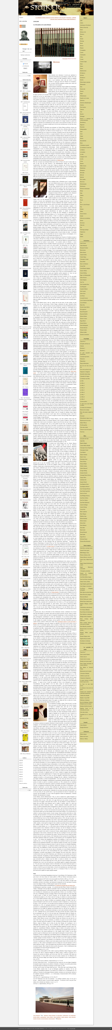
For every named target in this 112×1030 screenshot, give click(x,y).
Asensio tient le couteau (85, 659)
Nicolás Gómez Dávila (84, 307)
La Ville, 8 (82, 396)
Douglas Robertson (84, 727)
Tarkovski (82, 225)
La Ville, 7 (82, 394)
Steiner (81, 220)
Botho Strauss (83, 252)
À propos (21, 17)
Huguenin (82, 124)
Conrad (81, 59)
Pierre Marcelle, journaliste (85, 626)
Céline (81, 57)
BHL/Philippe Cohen (84, 552)
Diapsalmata (82, 361)
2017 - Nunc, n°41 (25, 556)
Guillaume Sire (83, 479)
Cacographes (83, 50)
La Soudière (82, 152)
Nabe (81, 193)
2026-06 (21, 765)
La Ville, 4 (82, 387)
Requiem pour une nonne (85, 420)
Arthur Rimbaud (83, 245)
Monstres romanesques (85, 188)
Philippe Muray (60, 160)
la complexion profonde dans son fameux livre (65, 885)
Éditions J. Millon (84, 738)
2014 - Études (25, 411)
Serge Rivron (83, 536)
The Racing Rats (83, 425)
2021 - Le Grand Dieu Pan (25, 670)
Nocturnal (82, 415)
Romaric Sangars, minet (85, 636)
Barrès (81, 29)
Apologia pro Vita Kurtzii (85, 25)
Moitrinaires (82, 186)
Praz (81, 206)
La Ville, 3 (82, 385)
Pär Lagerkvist (83, 309)
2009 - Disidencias (25, 316)
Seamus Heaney (83, 323)
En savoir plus (72, 1028)
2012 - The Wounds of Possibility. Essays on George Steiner (25, 399)
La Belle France (50, 546)
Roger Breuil (83, 320)
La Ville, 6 (82, 392)
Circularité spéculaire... (85, 356)
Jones (81, 133)
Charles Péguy (83, 257)
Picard (81, 200)
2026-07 (21, 762)
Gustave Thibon (83, 270)
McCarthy (82, 172)
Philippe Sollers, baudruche (86, 616)
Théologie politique (84, 229)
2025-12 (21, 778)
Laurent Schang (83, 507)
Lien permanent (36, 1015)
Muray (81, 190)
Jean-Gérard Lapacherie (85, 491)
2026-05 (21, 767)
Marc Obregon (83, 514)
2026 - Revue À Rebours (25, 753)
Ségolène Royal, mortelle (85, 638)
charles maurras (64, 1017)
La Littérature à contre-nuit (85, 147)
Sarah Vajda (82, 534)
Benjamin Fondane (84, 247)
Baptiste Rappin (83, 443)
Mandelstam (82, 168)
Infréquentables (83, 129)
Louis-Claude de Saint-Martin (86, 300)
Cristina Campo (83, 61)
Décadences (82, 77)
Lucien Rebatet (83, 302)
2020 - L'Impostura (25, 647)
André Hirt (82, 441)
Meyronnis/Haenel (84, 596)
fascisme (39, 1018)
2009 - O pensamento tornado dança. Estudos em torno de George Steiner (25, 328)
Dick (81, 86)
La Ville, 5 (82, 390)
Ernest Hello (82, 261)
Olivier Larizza (83, 520)
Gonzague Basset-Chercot (85, 475)
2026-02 (21, 774)
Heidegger (82, 116)
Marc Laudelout (83, 511)
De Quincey (82, 73)
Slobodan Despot (83, 539)
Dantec (81, 66)
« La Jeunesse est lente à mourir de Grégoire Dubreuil (47, 17)
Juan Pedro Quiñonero (84, 502)
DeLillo (81, 79)
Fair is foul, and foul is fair (85, 369)
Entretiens (82, 100)
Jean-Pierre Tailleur (84, 498)
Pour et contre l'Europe (85, 204)
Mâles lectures (83, 165)
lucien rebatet (50, 1017)
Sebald (81, 216)
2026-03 (21, 772)
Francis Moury (83, 461)
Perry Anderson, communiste (86, 614)
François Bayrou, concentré (86, 557)
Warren (81, 236)
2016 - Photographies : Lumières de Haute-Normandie (25, 477)
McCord (82, 175)
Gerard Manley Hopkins (85, 268)
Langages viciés (83, 156)
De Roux (82, 75)
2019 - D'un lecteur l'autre (25, 601)
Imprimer (59, 1018)
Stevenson (82, 222)
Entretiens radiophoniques (85, 102)
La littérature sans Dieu (85, 378)
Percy (81, 197)
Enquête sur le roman (84, 98)
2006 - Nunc (25, 245)
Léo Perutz (82, 295)
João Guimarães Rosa (84, 284)
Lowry (81, 161)
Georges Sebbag (83, 470)
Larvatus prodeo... (84, 401)
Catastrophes (83, 54)
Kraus (81, 143)
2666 (81, 20)
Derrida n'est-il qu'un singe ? (86, 661)
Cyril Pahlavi (83, 452)
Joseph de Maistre (84, 289)
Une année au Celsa (84, 718)
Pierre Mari (82, 527)
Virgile (81, 234)
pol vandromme (72, 1015)
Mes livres (82, 181)
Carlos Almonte (83, 725)
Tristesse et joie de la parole (86, 429)
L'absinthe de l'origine (84, 376)
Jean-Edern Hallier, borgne (85, 577)
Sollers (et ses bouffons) (85, 218)
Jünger (81, 136)
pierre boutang (52, 1018)
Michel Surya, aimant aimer (86, 601)
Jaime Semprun (83, 279)
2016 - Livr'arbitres (25, 444)
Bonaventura (83, 250)
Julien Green (82, 293)
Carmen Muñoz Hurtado (85, 445)
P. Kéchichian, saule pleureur (86, 607)
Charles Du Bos (83, 254)
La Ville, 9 (82, 399)
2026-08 (21, 760)
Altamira (82, 346)
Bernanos (82, 34)
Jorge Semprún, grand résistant (86, 583)
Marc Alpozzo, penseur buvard (86, 592)
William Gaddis (83, 332)
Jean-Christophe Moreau (85, 488)
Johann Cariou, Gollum (85, 581)
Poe (81, 202)
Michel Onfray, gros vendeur (86, 599)
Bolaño (81, 38)
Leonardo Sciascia (84, 298)
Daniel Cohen (83, 456)
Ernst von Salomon (84, 263)
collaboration (65, 1015)
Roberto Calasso (83, 318)
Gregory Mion (83, 477)
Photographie (64, 58)
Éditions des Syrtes (84, 736)
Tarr (81, 227)
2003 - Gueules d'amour (25, 149)
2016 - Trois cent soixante (25, 499)
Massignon (82, 170)
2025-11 (21, 781)
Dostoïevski (82, 89)
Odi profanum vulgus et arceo (86, 418)
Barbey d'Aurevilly (84, 27)
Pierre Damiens (83, 525)
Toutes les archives (23, 783)
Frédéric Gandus (83, 466)
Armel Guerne (83, 243)
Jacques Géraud (83, 482)
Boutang (82, 41)
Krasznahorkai (83, 140)
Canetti (81, 52)
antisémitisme (43, 1017)
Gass (81, 111)
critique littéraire (52, 1015)
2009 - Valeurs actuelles (25, 340)
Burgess (82, 47)
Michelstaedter (83, 184)
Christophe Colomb (84, 259)
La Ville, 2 (82, 383)
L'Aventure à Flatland (84, 673)
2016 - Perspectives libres (25, 465)
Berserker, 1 (82, 348)
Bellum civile (83, 32)
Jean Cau (82, 282)
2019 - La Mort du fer (25, 624)
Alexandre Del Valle (84, 438)
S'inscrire (26, 63)
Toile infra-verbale (84, 427)
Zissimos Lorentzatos (84, 334)
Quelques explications (25, 54)
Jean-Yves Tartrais (84, 500)
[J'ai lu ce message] (110, 1028)
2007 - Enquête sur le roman (25, 268)
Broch (81, 43)
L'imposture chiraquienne (85, 678)
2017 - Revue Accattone (25, 567)
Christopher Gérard (84, 450)
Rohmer (82, 209)
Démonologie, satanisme (85, 82)
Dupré (81, 93)
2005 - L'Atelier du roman (25, 197)
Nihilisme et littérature (85, 700)
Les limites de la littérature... (86, 407)
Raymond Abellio (84, 314)
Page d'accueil (62, 17)
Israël (81, 131)
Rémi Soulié (82, 529)
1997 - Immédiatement (25, 101)
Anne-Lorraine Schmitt (85, 654)
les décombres (59, 1015)
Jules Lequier (83, 291)
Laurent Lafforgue (84, 504)
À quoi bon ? (83, 341)
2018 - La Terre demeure (25, 578)
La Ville (82, 154)
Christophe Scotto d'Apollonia (86, 447)
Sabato (81, 211)
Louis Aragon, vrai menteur (85, 586)
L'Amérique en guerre (84, 145)
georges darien (36, 1017)
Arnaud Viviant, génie (84, 550)
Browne (81, 45)
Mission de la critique (84, 409)
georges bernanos (44, 1018)
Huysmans (82, 127)
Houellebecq (82, 122)
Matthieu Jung (83, 516)
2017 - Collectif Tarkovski (25, 510)
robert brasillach (57, 1017)
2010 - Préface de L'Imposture (25, 376)
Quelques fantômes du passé (86, 706)
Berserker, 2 (82, 350)
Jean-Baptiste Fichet (84, 484)
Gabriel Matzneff (83, 468)
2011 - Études (25, 387)
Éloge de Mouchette (84, 363)
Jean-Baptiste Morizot (84, 486)
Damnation (82, 358)
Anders (81, 22)
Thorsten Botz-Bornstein (85, 541)
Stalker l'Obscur (83, 422)
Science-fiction (83, 213)
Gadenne (82, 109)
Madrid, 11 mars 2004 (84, 697)
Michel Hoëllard (83, 518)
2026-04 (21, 769)
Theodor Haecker (83, 327)
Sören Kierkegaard (84, 325)
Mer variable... (83, 179)
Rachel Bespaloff (83, 311)
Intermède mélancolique (85, 374)
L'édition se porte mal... (85, 675)
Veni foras (82, 431)
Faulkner (82, 105)
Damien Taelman (83, 454)
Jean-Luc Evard (83, 493)
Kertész (81, 138)
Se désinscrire (26, 66)
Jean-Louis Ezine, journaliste (86, 579)
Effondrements (83, 95)
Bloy (81, 36)
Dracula (81, 91)
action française (72, 1017)
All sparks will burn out (85, 343)
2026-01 (21, 776)
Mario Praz (82, 305)
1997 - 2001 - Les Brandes (25, 91)
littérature (46, 1015)
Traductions (82, 232)
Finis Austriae (83, 107)
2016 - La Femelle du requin (25, 433)
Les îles (81, 159)
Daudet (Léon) (83, 70)
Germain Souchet (83, 472)
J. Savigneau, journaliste (85, 571)
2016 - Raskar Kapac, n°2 (25, 489)
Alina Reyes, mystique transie (86, 548)
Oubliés (81, 195)
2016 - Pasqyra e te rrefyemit (25, 454)
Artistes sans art (83, 656)
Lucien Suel (82, 509)
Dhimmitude (82, 84)
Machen (82, 163)
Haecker (82, 114)
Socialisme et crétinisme (85, 640)
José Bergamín (83, 286)
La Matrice (82, 149)
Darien (81, 68)
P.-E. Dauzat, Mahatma (85, 609)
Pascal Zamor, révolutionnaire (86, 612)
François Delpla (83, 463)
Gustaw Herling (83, 273)
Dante (81, 63)
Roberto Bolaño (83, 316)
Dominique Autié (83, 459)
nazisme (35, 1018)
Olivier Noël (82, 523)
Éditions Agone (83, 734)
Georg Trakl (82, 266)
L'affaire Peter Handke (84, 695)
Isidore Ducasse (83, 277)
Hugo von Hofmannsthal (85, 275)
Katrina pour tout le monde (85, 671)
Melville (82, 177)
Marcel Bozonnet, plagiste (85, 594)
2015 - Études (25, 422)
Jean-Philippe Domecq (85, 495)
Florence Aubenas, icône (85, 555)
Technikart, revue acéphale (85, 643)
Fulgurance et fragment (85, 371)
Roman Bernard (83, 532)
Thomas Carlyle (83, 330)
